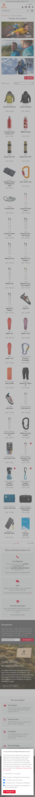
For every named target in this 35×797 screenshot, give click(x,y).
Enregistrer (10, 792)
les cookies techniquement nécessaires (17, 777)
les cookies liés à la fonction (14, 780)
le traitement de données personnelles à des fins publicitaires (17, 786)
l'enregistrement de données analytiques (17, 783)
